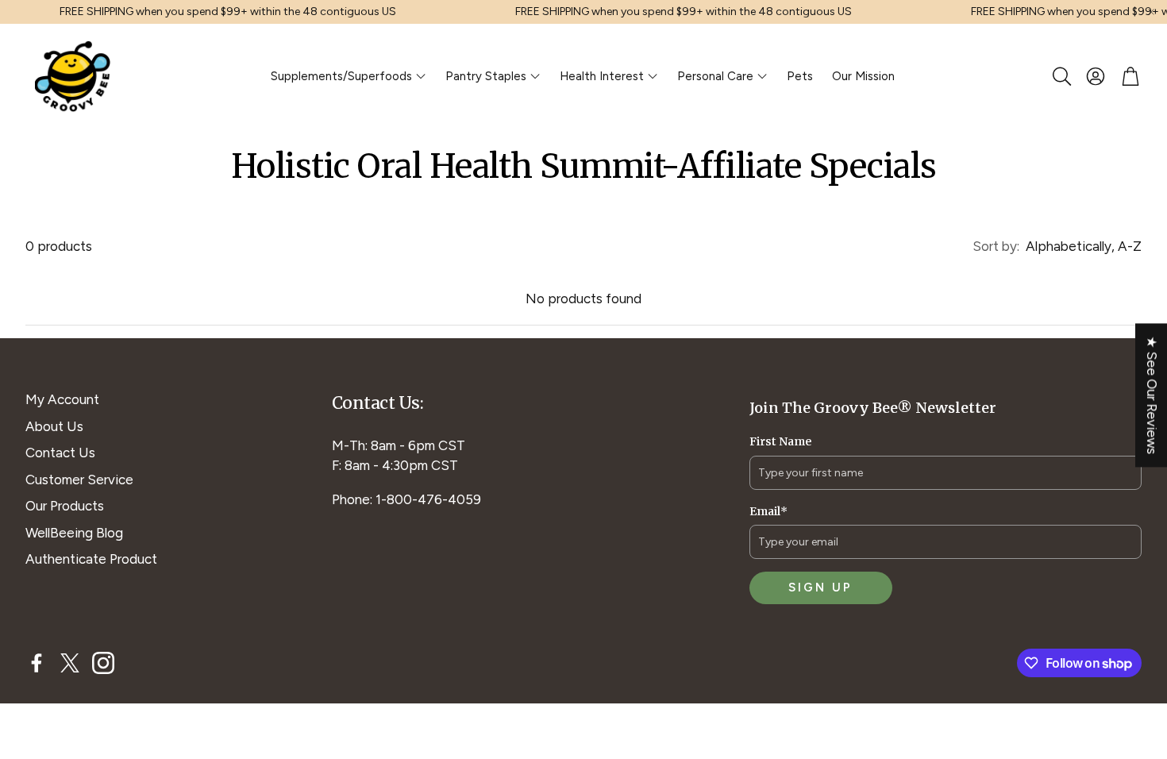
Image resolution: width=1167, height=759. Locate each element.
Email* (768, 511)
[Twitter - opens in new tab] (69, 662)
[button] (1061, 76)
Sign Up (820, 587)
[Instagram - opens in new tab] (103, 663)
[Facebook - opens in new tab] (36, 663)
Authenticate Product (91, 559)
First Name (780, 441)
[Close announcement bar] (1151, 12)
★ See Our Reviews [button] (1152, 395)
